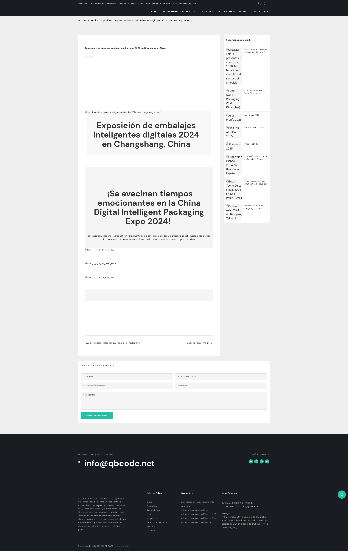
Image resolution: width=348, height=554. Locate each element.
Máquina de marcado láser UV (196, 522)
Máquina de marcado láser (194, 510)
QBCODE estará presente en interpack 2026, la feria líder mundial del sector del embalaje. (256, 51)
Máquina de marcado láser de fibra (199, 518)
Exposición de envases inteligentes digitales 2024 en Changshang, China (152, 20)
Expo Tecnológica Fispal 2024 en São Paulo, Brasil (255, 182)
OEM (149, 514)
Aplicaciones (153, 510)
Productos (152, 506)
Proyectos (152, 518)
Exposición (107, 20)
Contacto (152, 530)
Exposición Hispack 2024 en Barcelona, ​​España (255, 157)
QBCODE (82, 20)
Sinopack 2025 (251, 144)
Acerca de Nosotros (157, 522)
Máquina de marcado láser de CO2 (198, 514)
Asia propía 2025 (252, 115)
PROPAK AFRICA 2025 (254, 127)
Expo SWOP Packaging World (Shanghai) (254, 91)
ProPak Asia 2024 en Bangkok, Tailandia (253, 207)
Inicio (149, 501)
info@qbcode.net (119, 463)
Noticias (94, 20)
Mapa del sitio (122, 546)
